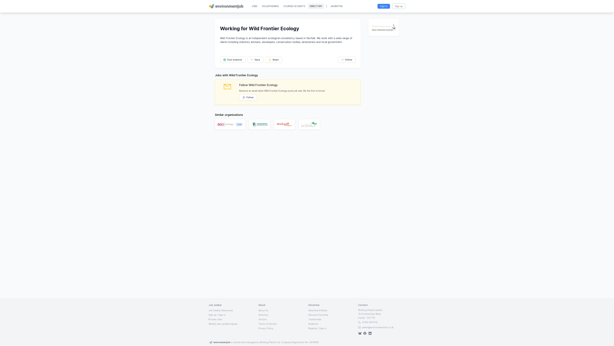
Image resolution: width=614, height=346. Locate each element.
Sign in (222, 314)
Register (312, 328)
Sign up (212, 314)
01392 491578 (369, 322)
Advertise (337, 6)
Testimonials (314, 319)
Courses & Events (294, 6)
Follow (348, 59)
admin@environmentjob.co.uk (378, 327)
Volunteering (270, 6)
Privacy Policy (265, 328)
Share (275, 59)
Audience (313, 323)
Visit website (234, 59)
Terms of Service (267, 323)
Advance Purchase (318, 314)
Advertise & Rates (317, 310)
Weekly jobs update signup (223, 323)
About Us (263, 310)
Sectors (262, 319)
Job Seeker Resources (221, 310)
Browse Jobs (215, 319)
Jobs (254, 6)
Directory (316, 6)
